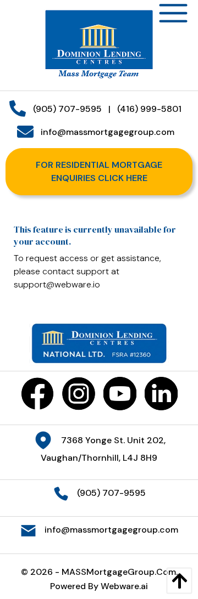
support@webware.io (57, 284)
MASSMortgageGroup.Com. (120, 572)
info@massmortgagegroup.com (107, 132)
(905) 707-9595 (67, 109)
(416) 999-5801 (149, 109)
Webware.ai (124, 586)
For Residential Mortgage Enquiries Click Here (99, 171)
